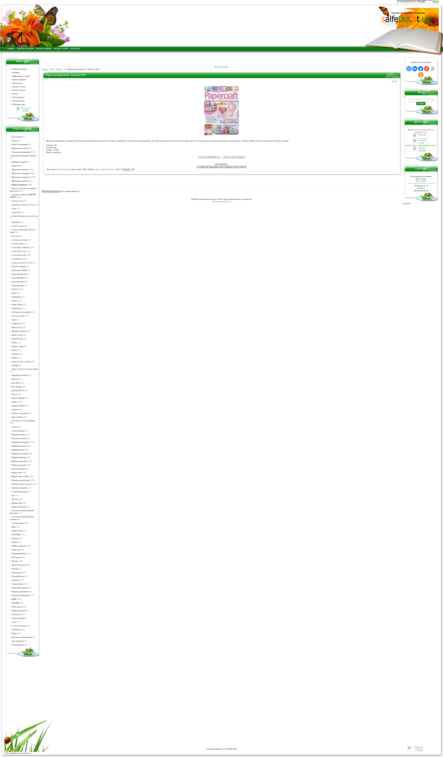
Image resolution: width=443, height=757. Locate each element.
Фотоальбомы (18, 97)
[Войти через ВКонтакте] (414, 68)
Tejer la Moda (17, 417)
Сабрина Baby (18, 584)
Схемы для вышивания (21, 152)
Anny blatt (16, 212)
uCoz (30, 753)
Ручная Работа (18, 576)
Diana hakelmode (19, 274)
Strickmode (16, 614)
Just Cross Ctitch (18, 316)
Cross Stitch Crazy (19, 251)
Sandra (14, 402)
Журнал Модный (19, 507)
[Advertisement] (221, 60)
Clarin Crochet (17, 226)
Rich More (16, 383)
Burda (14, 633)
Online (14, 343)
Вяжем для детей (19, 465)
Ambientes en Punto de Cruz (23, 205)
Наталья (15, 569)
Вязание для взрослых (21, 480)
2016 (52, 69)
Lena (14, 622)
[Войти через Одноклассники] (420, 74)
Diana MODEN (18, 278)
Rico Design (16, 387)
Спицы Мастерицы (19, 588)
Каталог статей (18, 87)
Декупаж (15, 166)
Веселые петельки (19, 438)
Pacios (14, 350)
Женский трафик (221, 67)
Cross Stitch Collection (21, 247)
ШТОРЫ (15, 603)
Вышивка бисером (19, 446)
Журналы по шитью (20, 181)
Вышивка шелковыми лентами (24, 156)
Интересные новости (20, 148)
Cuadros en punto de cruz (22, 263)
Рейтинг (111, 169)
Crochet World (17, 244)
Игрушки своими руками (22, 637)
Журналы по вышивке (21, 173)
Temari (14, 141)
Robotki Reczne (18, 390)
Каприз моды (17, 531)
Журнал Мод (17, 503)
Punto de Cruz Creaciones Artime (25, 369)
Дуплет (15, 499)
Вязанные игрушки (19, 488)
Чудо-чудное (101, 169)
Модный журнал (19, 611)
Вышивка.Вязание (19, 457)
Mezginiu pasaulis (19, 331)
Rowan (14, 394)
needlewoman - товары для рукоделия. (421, 145)
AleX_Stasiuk (420, 181)
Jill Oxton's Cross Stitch (21, 312)
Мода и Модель (18, 565)
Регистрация (219, 201)
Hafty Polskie (17, 305)
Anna (14, 209)
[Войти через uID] (409, 68)
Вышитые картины (19, 461)
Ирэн (14, 527)
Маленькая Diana (19, 554)
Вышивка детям (18, 450)
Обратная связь (18, 104)
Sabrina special (18, 618)
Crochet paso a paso (20, 240)
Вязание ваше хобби (20, 476)
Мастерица (16, 557)
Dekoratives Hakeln (20, 270)
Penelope (15, 354)
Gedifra (15, 301)
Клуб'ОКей (16, 535)
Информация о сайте (21, 76)
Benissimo (16, 222)
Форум (15, 94)
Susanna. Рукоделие (20, 413)
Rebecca (15, 379)
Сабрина (15, 580)
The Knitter (16, 630)
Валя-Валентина (18, 435)
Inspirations (16, 308)
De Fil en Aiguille (19, 266)
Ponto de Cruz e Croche (21, 362)
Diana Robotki (17, 282)
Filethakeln (16, 297)
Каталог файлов (18, 80)
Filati (14, 293)
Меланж (15, 561)
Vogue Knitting (18, 431)
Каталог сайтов (18, 90)
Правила (15, 72)
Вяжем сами (17, 473)
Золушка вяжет (18, 523)
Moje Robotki (17, 339)
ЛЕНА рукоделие (19, 546)
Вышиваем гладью (19, 162)
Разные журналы (19, 185)
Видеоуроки (17, 83)
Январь (59, 69)
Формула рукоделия (20, 592)
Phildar (14, 358)
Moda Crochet (17, 335)
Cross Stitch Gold (19, 255)
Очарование (17, 573)
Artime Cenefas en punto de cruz (25, 216)
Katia (14, 320)
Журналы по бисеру (20, 169)
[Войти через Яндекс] (426, 68)
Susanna (15, 409)
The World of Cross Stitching (23, 421)
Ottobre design (18, 346)
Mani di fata (16, 327)
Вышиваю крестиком (20, 442)
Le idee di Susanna (19, 626)
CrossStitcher (17, 259)
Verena (14, 427)
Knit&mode (16, 324)
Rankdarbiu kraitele (20, 375)
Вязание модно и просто (22, 484)
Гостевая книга (18, 101)
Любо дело (16, 550)
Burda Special (17, 607)
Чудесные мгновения (20, 595)
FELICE (15, 289)
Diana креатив (17, 286)
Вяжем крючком (18, 469)
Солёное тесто (18, 201)
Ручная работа (18, 645)
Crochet (15, 236)
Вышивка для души (20, 454)
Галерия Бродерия (19, 492)
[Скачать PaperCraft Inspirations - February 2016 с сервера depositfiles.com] (209, 159)
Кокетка (15, 538)
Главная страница (19, 69)
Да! (13, 495)
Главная (45, 69)
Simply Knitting (18, 406)
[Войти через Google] (432, 68)
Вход (227, 201)
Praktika (15, 365)
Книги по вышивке (19, 144)
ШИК (14, 599)
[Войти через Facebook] (420, 68)
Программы (17, 137)
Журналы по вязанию (20, 177)
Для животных (18, 641)
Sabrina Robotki (18, 398)
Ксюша (14, 542)
